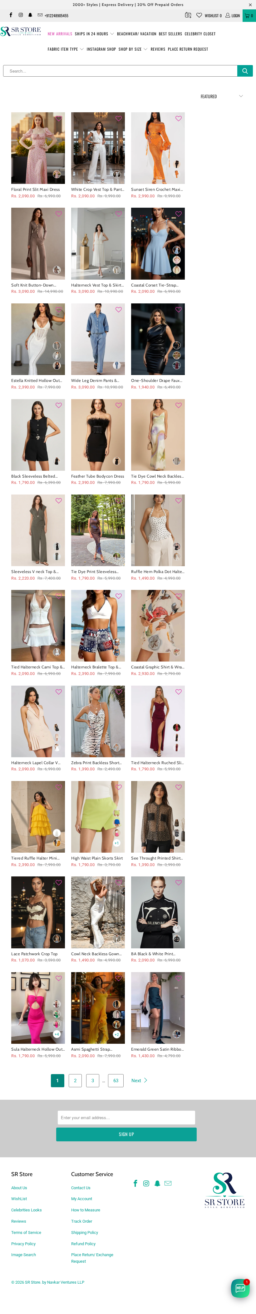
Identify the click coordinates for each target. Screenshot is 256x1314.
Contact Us (81, 1187)
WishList (19, 1198)
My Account (81, 1198)
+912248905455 (56, 15)
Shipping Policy (84, 1232)
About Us (19, 1187)
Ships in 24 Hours (92, 33)
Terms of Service (26, 1232)
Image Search (23, 1254)
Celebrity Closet (200, 33)
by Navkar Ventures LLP (63, 1282)
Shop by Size (131, 49)
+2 (117, 1034)
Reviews (158, 49)
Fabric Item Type (63, 49)
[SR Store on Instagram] (20, 15)
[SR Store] (20, 31)
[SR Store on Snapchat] (30, 15)
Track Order (81, 1221)
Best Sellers (170, 33)
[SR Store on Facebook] (10, 15)
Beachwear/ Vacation (136, 33)
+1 (117, 843)
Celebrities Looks (26, 1210)
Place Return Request (188, 49)
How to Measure (85, 1210)
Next (136, 1080)
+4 (57, 1034)
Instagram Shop (101, 49)
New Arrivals (60, 33)
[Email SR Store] (39, 15)
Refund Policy (83, 1243)
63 (115, 1080)
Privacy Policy (23, 1243)
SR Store (32, 1282)
